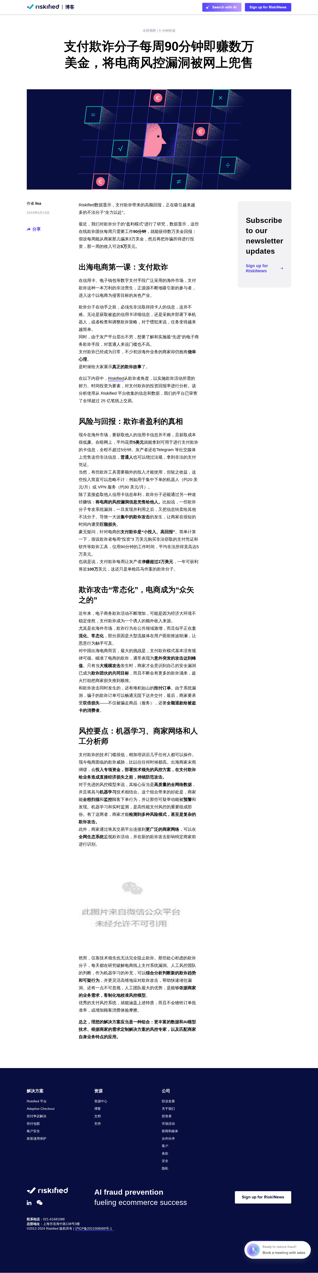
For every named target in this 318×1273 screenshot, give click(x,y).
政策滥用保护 (36, 1138)
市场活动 (168, 1123)
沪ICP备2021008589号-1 (94, 1228)
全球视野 (149, 30)
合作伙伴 (168, 1138)
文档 (97, 1116)
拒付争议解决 (36, 1116)
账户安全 (33, 1131)
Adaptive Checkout (40, 1108)
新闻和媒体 (170, 1131)
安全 (165, 1161)
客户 (165, 1146)
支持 (97, 1123)
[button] (28, 229)
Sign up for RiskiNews (268, 7)
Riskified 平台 (37, 1101)
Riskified (116, 378)
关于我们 (168, 1108)
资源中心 (100, 1101)
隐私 (165, 1168)
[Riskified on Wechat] (40, 1202)
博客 (69, 7)
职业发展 (168, 1101)
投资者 (167, 1116)
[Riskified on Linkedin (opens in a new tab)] (29, 1202)
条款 (165, 1153)
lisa (38, 203)
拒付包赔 (33, 1123)
